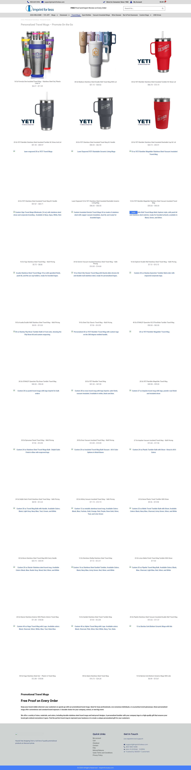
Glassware (63, 15)
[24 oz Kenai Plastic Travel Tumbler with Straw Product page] (153, 472)
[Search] (163, 8)
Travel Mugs (76, 15)
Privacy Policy (98, 755)
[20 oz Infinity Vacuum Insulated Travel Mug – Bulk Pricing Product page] (95, 472)
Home (22, 19)
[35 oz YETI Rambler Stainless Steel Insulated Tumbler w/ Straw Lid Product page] (153, 55)
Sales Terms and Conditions (102, 752)
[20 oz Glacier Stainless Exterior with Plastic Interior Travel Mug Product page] (37, 590)
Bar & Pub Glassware (130, 15)
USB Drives (157, 15)
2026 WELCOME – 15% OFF (40, 15)
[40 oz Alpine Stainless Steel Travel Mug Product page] (95, 649)
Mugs (53, 15)
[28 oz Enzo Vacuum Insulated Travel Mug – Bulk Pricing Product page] (95, 413)
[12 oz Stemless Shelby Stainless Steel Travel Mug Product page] (95, 531)
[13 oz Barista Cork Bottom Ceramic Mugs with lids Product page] (153, 649)
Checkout (96, 743)
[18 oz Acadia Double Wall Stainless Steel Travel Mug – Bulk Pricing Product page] (37, 296)
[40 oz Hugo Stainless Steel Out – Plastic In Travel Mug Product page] (37, 649)
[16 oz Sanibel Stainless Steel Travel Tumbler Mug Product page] (95, 590)
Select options (37, 89)
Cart (94, 740)
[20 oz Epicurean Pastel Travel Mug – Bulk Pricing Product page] (37, 413)
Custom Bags (144, 15)
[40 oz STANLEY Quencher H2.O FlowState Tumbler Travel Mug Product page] (153, 296)
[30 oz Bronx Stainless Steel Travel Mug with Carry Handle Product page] (37, 531)
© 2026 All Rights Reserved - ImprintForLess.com (95, 768)
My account (97, 738)
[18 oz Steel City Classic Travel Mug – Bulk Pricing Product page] (95, 296)
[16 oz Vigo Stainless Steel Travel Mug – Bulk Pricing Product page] (37, 235)
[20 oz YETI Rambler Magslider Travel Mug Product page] (153, 355)
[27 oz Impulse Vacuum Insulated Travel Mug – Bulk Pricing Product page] (153, 413)
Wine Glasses (116, 15)
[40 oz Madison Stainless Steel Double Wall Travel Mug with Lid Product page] (95, 55)
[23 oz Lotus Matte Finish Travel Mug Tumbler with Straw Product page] (153, 531)
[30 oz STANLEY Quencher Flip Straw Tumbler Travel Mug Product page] (37, 355)
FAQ (94, 748)
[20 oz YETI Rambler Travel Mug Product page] (95, 355)
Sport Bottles (86, 15)
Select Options (95, 329)
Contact (95, 745)
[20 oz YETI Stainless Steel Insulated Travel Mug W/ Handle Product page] (37, 174)
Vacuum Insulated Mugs (101, 15)
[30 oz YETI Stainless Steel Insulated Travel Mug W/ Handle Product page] (95, 115)
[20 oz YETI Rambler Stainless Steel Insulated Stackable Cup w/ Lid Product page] (153, 115)
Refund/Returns (98, 750)
